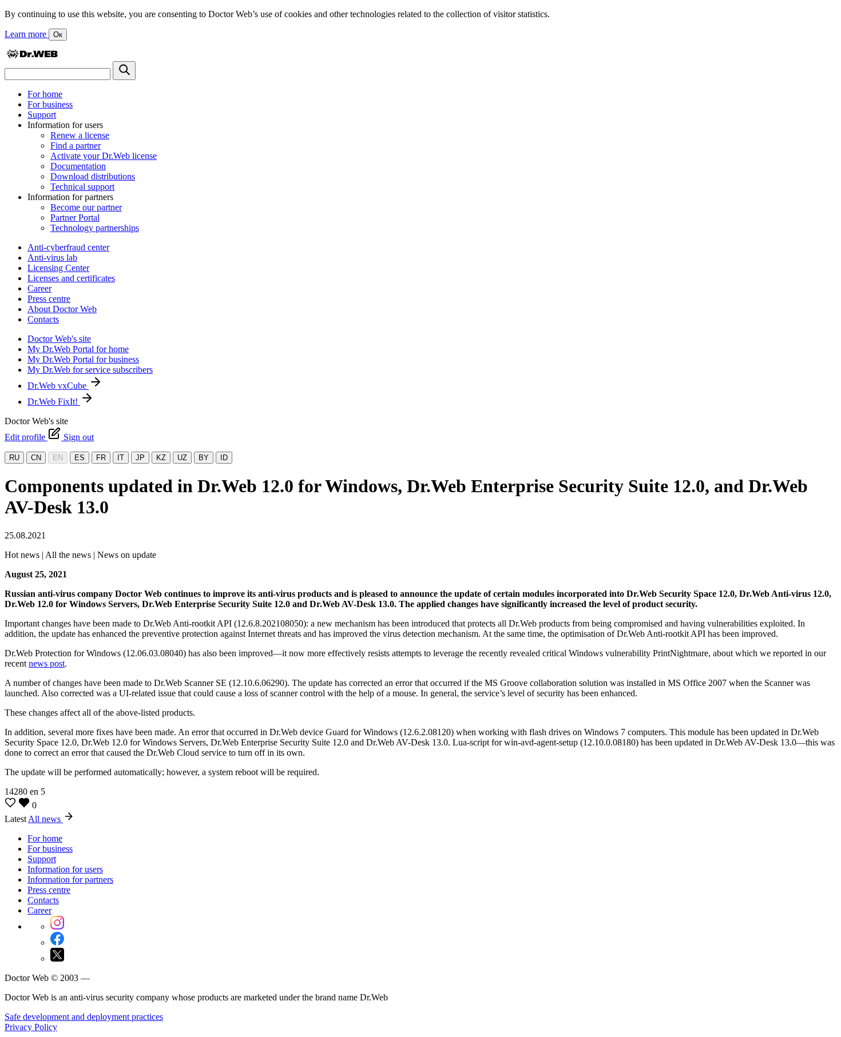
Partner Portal (75, 217)
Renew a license (79, 135)
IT (120, 457)
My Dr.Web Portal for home (78, 349)
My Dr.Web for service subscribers (90, 369)
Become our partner (86, 207)
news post (47, 663)
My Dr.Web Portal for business (83, 359)
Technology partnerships (94, 228)
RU (14, 457)
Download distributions (92, 176)
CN (36, 457)
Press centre (48, 299)
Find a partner (75, 145)
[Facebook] (57, 942)
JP (140, 457)
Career (39, 288)
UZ (182, 457)
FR (101, 457)
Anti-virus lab (52, 257)
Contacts (43, 319)
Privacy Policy (31, 1027)
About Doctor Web (62, 309)
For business (50, 104)
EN (58, 457)
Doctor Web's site (59, 339)
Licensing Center (58, 268)
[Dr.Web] (32, 56)
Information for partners (70, 879)
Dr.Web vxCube (58, 385)
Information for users (65, 869)
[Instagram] (57, 926)
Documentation (78, 166)
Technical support (82, 187)
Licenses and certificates (71, 278)
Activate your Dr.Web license (103, 156)
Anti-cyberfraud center (68, 247)
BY (204, 457)
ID (224, 457)
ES (79, 457)
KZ (161, 457)
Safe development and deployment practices (84, 1017)
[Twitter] (57, 958)
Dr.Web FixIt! (53, 401)
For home (44, 94)
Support (41, 114)
